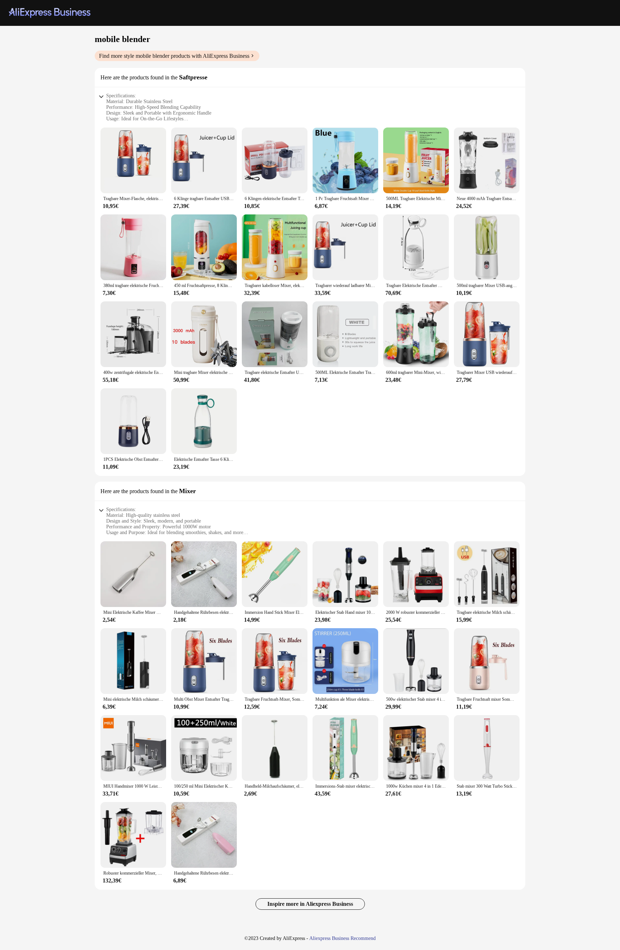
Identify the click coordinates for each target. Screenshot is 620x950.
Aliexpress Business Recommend (342, 938)
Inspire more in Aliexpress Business (310, 904)
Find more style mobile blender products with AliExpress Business (174, 56)
